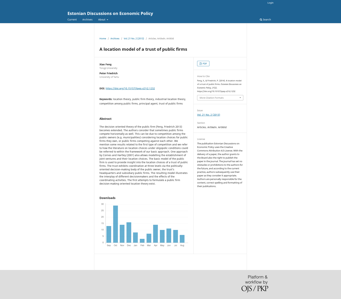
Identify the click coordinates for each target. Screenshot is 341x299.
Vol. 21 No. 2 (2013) (134, 38)
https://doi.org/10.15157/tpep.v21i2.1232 (130, 88)
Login (270, 2)
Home (102, 38)
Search (266, 19)
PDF (204, 63)
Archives (87, 19)
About (102, 19)
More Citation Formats (212, 97)
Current (72, 19)
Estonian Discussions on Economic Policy (110, 13)
